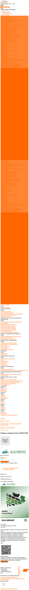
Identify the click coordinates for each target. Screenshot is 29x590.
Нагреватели (4, 42)
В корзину (14, 588)
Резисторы (3, 55)
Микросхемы (4, 54)
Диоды (2, 51)
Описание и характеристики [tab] (10, 468)
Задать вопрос (4, 561)
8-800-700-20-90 (7, 13)
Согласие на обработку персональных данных (13, 578)
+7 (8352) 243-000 (5, 12)
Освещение (4, 47)
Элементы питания (6, 23)
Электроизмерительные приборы (9, 34)
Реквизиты (4, 85)
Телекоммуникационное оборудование (11, 61)
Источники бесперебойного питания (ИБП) (12, 20)
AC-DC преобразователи (7, 19)
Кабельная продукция (6, 37)
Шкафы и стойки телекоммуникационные (12, 65)
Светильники (4, 49)
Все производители (6, 70)
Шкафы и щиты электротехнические (10, 66)
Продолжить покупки (6, 588)
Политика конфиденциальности (9, 87)
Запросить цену (5, 461)
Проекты (3, 154)
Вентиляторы (4, 45)
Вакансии (3, 72)
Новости (3, 151)
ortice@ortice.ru (4, 2)
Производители (5, 142)
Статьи (2, 80)
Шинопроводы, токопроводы (8, 38)
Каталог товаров (5, 89)
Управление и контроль (7, 46)
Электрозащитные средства (8, 67)
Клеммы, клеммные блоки (8, 28)
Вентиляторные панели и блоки (9, 41)
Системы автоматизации (7, 58)
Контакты (3, 156)
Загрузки (3, 147)
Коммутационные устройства (8, 32)
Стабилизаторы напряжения (8, 21)
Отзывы (3, 83)
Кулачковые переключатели (8, 29)
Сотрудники (4, 74)
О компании (4, 143)
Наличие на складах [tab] (8, 469)
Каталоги (3, 76)
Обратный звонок (25, 570)
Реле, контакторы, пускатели (8, 30)
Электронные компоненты (8, 50)
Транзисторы (4, 57)
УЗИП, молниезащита (6, 33)
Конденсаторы (4, 53)
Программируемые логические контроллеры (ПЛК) (14, 59)
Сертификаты (4, 78)
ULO (5, 457)
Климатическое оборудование (9, 40)
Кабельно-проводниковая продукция (10, 36)
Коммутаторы (4, 62)
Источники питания (6, 17)
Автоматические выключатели (9, 26)
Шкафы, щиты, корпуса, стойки (9, 63)
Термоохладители (5, 44)
